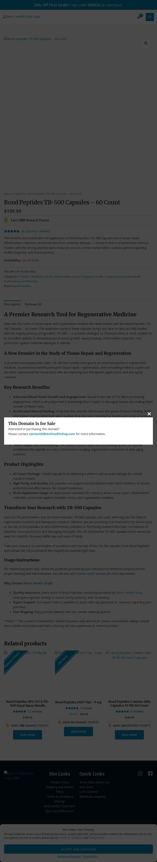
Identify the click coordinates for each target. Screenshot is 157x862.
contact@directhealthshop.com (52, 434)
